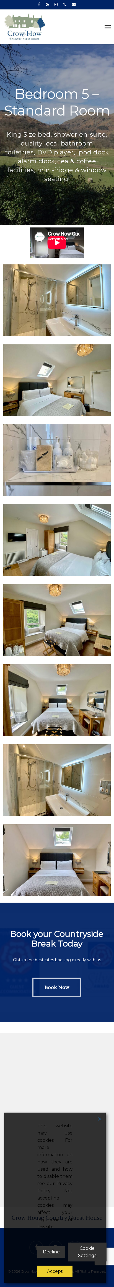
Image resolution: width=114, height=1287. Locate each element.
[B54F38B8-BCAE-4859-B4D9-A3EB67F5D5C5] (58, 701)
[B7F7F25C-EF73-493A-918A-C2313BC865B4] (58, 621)
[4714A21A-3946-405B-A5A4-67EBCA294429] (58, 541)
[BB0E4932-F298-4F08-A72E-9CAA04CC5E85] (58, 781)
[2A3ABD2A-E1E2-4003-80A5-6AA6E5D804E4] (58, 301)
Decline (51, 1252)
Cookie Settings (87, 1252)
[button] (108, 27)
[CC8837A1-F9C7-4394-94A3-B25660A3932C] (58, 861)
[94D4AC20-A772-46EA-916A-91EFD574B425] (58, 381)
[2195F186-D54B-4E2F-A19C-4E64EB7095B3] (58, 461)
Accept (55, 1271)
